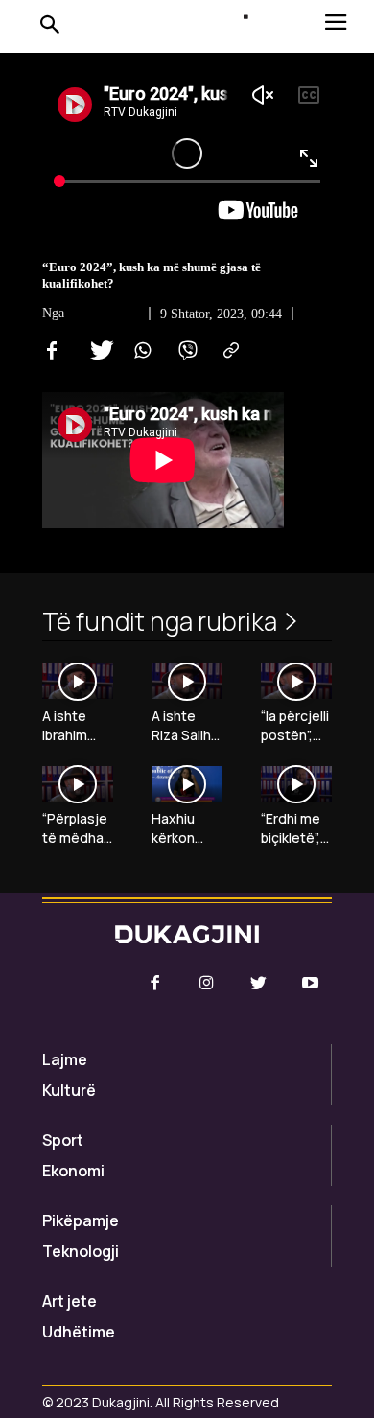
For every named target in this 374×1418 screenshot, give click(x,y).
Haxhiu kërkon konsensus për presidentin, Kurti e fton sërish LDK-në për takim (187, 828)
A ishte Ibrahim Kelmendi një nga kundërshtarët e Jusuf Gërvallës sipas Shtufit (74, 725)
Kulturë (69, 1090)
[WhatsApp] (140, 351)
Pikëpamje (80, 1220)
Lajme (64, 1059)
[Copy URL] (228, 351)
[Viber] (184, 351)
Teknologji (80, 1251)
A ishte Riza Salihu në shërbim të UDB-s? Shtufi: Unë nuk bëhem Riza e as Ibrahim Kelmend (187, 725)
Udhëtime (78, 1331)
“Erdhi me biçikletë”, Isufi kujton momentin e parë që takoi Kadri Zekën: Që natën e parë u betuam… (296, 828)
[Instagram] (206, 984)
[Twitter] (96, 351)
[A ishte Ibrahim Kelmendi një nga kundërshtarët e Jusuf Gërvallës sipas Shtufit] (77, 681)
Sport (62, 1140)
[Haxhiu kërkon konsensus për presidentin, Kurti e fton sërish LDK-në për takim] (187, 784)
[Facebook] (52, 351)
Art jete (69, 1301)
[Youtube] (311, 984)
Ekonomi (73, 1170)
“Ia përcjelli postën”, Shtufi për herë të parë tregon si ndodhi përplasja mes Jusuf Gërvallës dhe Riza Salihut (295, 725)
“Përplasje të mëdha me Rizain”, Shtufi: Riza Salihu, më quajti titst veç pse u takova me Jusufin (77, 828)
